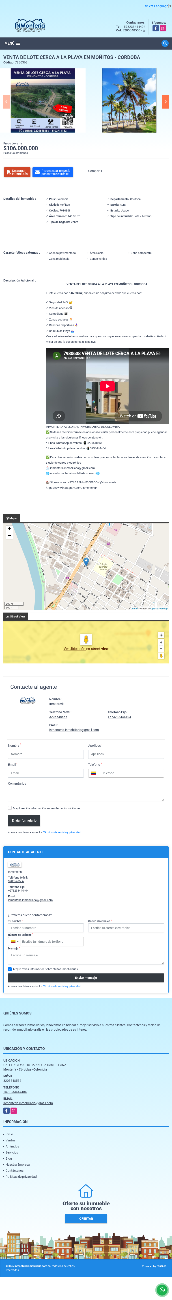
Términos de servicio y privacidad (61, 832)
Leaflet (134, 608)
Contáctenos (15, 1170)
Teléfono (95, 764)
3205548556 (131, 30)
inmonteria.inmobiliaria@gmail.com (74, 730)
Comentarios (17, 783)
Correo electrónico (100, 921)
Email (12, 764)
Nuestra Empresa (18, 1164)
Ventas (10, 1140)
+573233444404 (133, 26)
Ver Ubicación (75, 649)
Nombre (14, 745)
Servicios (12, 1152)
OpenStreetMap (159, 608)
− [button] (9, 535)
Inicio (9, 1134)
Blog (9, 1158)
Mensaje (14, 948)
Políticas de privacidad (21, 1176)
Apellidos (95, 745)
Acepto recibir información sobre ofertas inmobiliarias (46, 808)
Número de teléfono (20, 935)
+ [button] (9, 529)
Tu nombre (15, 921)
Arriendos (12, 1146)
